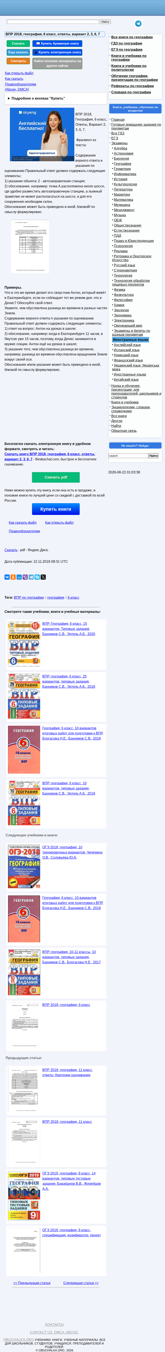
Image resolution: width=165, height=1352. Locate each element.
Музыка (120, 215)
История (120, 179)
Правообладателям (24, 531)
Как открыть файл (19, 73)
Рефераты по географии (132, 86)
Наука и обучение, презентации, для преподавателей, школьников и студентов (136, 391)
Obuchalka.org (18, 1340)
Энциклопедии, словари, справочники (131, 409)
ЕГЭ (114, 138)
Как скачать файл (23, 522)
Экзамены (119, 143)
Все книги (119, 416)
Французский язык (128, 360)
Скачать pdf (56, 477)
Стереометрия (125, 270)
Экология (121, 310)
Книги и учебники (125, 402)
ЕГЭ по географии (126, 49)
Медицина (122, 205)
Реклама (121, 251)
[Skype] (37, 577)
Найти (116, 426)
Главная (118, 119)
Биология (121, 158)
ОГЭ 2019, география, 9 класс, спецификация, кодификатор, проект (71, 1232)
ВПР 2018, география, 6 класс (66, 1005)
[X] (43, 577)
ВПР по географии (29, 597)
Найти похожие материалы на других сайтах (57, 63)
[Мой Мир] (19, 577)
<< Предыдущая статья (31, 1283)
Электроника (124, 320)
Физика (119, 289)
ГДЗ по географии (126, 43)
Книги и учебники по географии (129, 57)
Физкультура (124, 295)
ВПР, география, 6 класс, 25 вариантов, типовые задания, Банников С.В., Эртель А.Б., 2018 (68, 681)
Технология (123, 275)
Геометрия (122, 169)
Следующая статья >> (81, 1283)
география (55, 597)
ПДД (117, 235)
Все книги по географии (132, 37)
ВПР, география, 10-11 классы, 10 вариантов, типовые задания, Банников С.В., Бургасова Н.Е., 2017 (71, 957)
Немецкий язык (126, 355)
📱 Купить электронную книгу (57, 52)
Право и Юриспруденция (134, 241)
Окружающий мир (128, 325)
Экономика (122, 315)
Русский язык (124, 265)
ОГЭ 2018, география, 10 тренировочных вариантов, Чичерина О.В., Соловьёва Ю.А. (72, 852)
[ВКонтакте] (7, 577)
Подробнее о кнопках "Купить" (38, 98)
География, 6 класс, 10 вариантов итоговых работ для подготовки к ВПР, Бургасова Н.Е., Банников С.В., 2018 (72, 733)
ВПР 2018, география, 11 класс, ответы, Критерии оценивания (67, 1072)
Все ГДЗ (117, 133)
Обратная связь (124, 431)
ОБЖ (118, 220)
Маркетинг (122, 194)
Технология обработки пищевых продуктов (131, 282)
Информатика (125, 174)
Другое (116, 421)
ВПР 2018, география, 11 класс (67, 1122)
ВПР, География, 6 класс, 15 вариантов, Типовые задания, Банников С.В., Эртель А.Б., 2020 (68, 629)
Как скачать (14, 79)
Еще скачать (18, 52)
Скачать (18, 43)
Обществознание (127, 225)
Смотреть (18, 61)
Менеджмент (124, 210)
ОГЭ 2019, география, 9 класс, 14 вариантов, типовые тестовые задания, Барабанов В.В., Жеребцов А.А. (71, 1181)
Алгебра (120, 148)
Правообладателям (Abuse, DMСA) (20, 86)
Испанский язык (126, 350)
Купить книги (55, 509)
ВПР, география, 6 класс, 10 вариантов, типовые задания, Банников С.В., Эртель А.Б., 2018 (68, 788)
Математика (123, 199)
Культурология (125, 184)
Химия (119, 305)
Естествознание (127, 230)
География (122, 164)
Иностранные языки (130, 374)
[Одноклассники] (13, 577)
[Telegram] (31, 577)
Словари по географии (131, 92)
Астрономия (123, 153)
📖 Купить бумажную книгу (57, 43)
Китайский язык (126, 379)
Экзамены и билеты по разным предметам (131, 332)
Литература (123, 189)
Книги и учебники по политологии (129, 68)
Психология (123, 246)
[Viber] (25, 577)
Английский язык (127, 345)
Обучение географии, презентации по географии (134, 78)
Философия (123, 300)
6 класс (73, 597)
